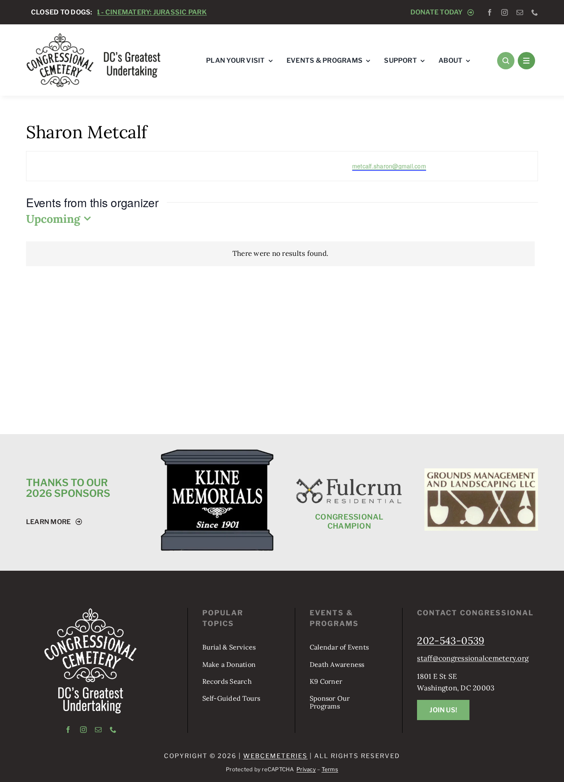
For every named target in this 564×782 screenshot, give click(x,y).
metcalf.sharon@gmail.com (389, 166)
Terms (330, 769)
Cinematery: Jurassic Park (103, 12)
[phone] (534, 12)
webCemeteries (275, 756)
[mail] (520, 12)
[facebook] (489, 12)
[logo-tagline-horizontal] (94, 35)
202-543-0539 (450, 640)
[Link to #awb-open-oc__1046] (505, 60)
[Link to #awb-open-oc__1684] (526, 60)
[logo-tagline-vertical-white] (90, 611)
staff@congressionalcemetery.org (472, 658)
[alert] (280, 253)
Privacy (306, 769)
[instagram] (504, 12)
